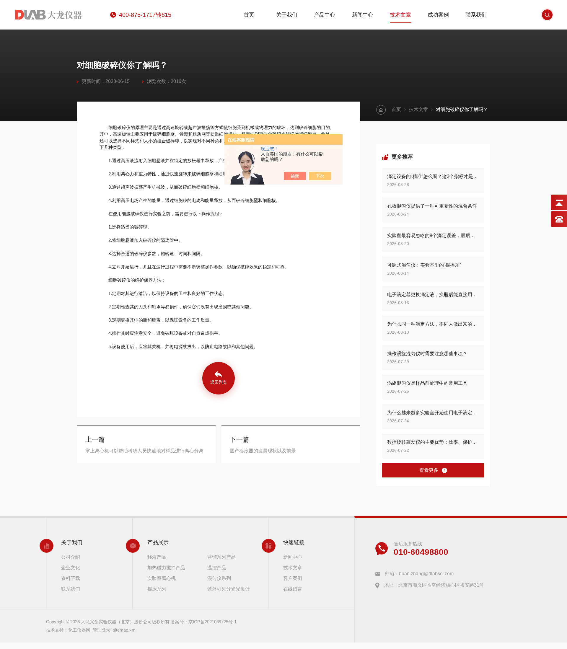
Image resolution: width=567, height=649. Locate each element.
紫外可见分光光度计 (228, 588)
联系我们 (476, 15)
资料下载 (70, 578)
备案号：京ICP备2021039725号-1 (204, 621)
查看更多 (428, 470)
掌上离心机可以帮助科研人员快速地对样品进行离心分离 (144, 450)
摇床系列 (156, 588)
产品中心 (324, 15)
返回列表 (218, 382)
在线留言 (292, 588)
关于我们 (286, 15)
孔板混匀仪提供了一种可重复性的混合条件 (432, 205)
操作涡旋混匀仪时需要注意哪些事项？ (427, 353)
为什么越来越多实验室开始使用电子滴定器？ (433, 412)
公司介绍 (70, 557)
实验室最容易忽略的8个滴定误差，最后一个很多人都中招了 (433, 235)
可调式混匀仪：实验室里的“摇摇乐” (424, 265)
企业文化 (70, 567)
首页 (249, 15)
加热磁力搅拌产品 (166, 567)
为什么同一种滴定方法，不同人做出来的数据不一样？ (433, 324)
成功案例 (438, 15)
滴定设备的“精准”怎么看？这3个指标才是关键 (433, 176)
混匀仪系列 (219, 578)
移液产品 (156, 557)
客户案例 (292, 578)
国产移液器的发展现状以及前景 (263, 450)
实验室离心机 (161, 578)
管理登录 (101, 629)
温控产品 (216, 567)
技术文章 (400, 15)
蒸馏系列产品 (221, 557)
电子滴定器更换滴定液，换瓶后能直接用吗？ (433, 294)
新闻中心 (362, 15)
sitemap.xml (124, 629)
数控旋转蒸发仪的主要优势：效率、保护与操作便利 (433, 442)
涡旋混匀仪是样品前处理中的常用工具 (427, 383)
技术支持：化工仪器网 (68, 629)
